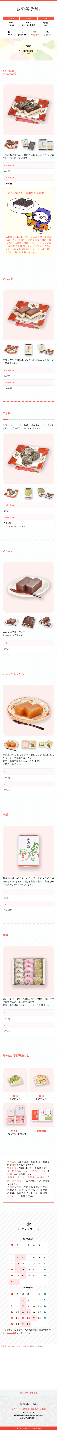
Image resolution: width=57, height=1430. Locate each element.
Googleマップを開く (28, 1393)
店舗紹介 (48, 35)
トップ (9, 35)
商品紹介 (35, 35)
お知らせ (22, 35)
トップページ (15, 1409)
